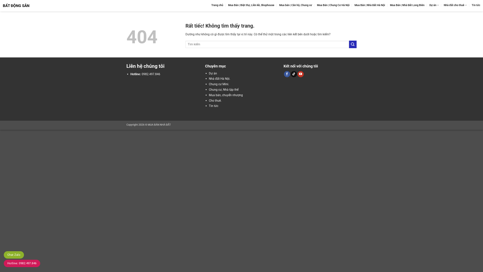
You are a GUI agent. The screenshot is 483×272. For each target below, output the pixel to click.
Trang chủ (217, 5)
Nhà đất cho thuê (454, 5)
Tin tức (476, 5)
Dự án (432, 5)
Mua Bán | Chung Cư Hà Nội (333, 5)
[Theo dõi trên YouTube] (301, 74)
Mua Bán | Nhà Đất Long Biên (407, 5)
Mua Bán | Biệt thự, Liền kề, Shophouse (251, 5)
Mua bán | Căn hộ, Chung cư (295, 5)
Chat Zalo (13, 255)
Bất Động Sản (16, 6)
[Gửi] (353, 44)
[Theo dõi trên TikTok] (294, 74)
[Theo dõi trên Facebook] (287, 74)
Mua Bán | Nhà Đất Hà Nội (370, 5)
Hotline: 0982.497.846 (22, 263)
